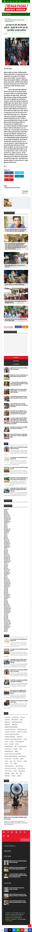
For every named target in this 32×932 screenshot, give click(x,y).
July (5, 510)
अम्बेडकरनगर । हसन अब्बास (10, 731)
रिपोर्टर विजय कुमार (8, 771)
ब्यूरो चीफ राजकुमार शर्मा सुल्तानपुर (11, 756)
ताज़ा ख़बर (15, 749)
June (5, 525)
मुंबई (9, 18)
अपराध (21, 719)
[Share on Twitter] (19, 172)
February (6, 515)
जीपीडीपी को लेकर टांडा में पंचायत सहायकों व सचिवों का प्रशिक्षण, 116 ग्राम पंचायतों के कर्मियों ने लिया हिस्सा (18, 391)
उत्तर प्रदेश (11, 744)
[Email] (26, 930)
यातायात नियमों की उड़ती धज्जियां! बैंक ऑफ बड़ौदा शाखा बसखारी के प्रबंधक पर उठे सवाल (18, 397)
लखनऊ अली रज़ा (22, 771)
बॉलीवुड (16, 751)
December (6, 517)
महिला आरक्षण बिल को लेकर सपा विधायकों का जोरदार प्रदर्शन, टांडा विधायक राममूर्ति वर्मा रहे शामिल (18, 436)
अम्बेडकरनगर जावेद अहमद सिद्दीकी (11, 727)
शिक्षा (21, 773)
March (5, 514)
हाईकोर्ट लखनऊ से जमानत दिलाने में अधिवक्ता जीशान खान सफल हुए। (19, 368)
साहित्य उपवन (7, 775)
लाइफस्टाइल (7, 773)
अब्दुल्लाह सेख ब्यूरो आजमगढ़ (17, 722)
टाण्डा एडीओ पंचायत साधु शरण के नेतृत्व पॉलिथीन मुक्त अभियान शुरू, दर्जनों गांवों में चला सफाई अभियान (19, 405)
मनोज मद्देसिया (15, 758)
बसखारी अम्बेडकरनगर (9, 751)
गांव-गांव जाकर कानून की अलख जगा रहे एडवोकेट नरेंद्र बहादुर (16, 888)
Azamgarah (7, 717)
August (5, 509)
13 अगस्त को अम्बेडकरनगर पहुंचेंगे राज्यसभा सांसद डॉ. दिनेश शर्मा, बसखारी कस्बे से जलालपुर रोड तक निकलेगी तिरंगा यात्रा (19, 384)
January (5, 516)
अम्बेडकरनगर (14, 724)
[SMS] (14, 930)
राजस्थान (6, 763)
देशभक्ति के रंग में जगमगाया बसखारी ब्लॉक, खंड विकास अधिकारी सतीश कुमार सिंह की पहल (19, 375)
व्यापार (17, 773)
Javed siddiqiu (15, 717)
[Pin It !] (9, 179)
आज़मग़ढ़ (11, 741)
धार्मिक (20, 749)
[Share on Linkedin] (19, 176)
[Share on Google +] (9, 176)
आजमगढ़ (25, 739)
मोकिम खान (19, 761)
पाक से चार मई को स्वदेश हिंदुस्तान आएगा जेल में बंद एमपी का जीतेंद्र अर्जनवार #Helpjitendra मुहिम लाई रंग (15, 230)
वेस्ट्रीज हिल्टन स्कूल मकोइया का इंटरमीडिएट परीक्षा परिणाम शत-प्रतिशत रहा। (18, 427)
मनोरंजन (21, 758)
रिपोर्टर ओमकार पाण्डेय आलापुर (10, 768)
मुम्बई (14, 761)
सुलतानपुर (13, 775)
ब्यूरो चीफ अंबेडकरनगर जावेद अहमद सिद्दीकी (13, 753)
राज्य (11, 763)
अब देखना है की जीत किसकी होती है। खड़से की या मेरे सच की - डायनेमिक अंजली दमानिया (16, 27)
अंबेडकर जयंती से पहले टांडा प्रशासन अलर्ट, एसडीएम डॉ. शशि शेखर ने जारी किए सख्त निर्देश (18, 895)
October (6, 520)
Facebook (18, 326)
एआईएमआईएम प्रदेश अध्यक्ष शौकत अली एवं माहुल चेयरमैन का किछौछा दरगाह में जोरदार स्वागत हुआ (18, 489)
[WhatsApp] (18, 930)
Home (6, 18)
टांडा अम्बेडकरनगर (8, 749)
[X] (10, 930)
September (6, 521)
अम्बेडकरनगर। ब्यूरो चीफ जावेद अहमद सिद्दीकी (13, 739)
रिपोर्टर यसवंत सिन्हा (21, 768)
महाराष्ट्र (6, 761)
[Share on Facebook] (9, 172)
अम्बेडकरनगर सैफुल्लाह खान (10, 729)
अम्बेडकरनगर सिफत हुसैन (21, 729)
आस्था (6, 744)
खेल (15, 746)
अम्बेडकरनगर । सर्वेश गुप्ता (22, 731)
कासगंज (16, 744)
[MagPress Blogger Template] (16, 7)
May (5, 511)
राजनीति (25, 761)
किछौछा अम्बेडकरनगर (9, 746)
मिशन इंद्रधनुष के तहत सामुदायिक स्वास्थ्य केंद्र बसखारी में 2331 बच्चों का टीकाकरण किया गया (18, 692)
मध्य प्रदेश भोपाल (8, 758)
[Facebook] (6, 930)
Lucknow (23, 717)
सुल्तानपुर (19, 775)
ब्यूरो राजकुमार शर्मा (22, 756)
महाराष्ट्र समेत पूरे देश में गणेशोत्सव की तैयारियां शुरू (14, 284)
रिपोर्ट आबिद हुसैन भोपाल (9, 766)
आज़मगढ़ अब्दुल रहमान (19, 741)
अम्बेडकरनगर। (20, 736)
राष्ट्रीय (15, 763)
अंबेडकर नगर (7, 722)
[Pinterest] (22, 930)
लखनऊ (15, 771)
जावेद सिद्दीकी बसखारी (22, 746)
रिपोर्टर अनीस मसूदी (19, 766)
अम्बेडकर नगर (7, 724)
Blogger (25, 326)
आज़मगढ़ (6, 741)
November (6, 519)
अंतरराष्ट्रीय (7, 719)
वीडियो (12, 773)
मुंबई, (6, 33)
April (5, 513)
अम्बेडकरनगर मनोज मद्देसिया (10, 736)
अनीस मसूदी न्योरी (14, 719)
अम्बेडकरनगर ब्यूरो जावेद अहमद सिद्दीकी (12, 734)
